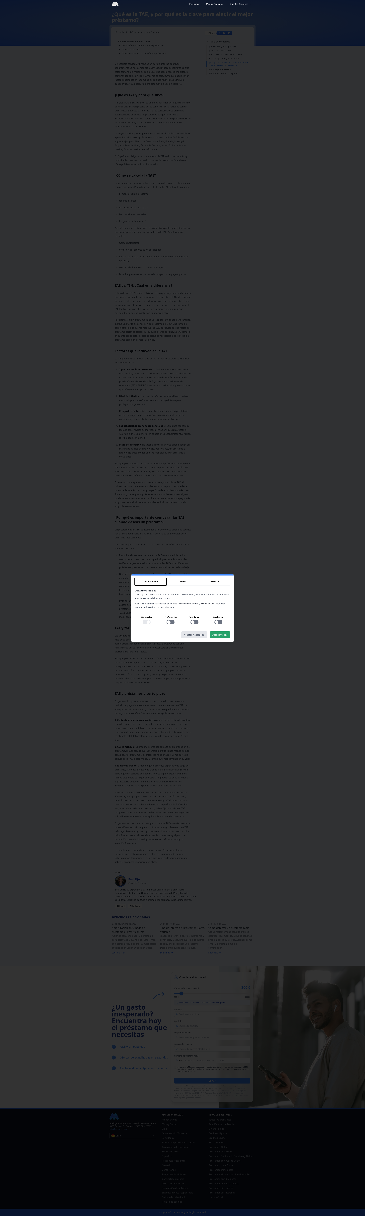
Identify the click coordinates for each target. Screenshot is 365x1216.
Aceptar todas (220, 634)
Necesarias (146, 617)
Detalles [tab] (182, 581)
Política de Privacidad (188, 603)
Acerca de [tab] (214, 581)
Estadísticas (194, 617)
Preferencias (171, 617)
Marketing (218, 617)
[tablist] (182, 581)
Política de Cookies (209, 603)
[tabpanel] (182, 608)
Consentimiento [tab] (151, 581)
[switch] (147, 622)
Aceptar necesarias (194, 634)
